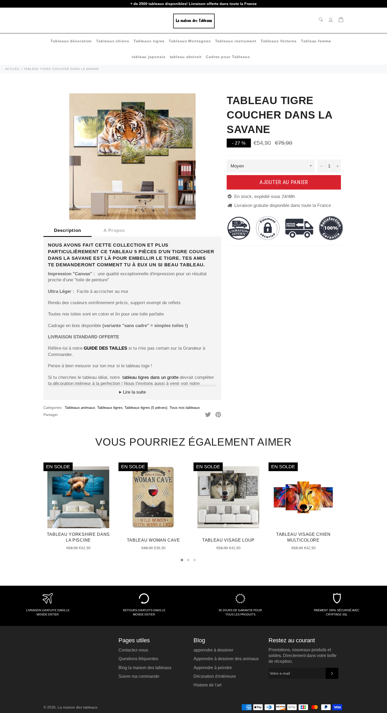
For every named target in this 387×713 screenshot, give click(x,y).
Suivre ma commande (138, 676)
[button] (182, 560)
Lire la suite (134, 392)
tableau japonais (148, 57)
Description (67, 230)
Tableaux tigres (149, 41)
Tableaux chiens (112, 41)
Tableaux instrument (235, 41)
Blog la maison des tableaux (144, 667)
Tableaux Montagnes (190, 41)
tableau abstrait (186, 57)
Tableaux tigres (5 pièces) (146, 407)
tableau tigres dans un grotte (150, 377)
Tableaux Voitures (279, 41)
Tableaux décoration (71, 41)
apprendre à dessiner (213, 650)
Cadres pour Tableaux (228, 57)
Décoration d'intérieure (215, 676)
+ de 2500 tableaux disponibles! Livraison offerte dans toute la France (193, 4)
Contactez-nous (133, 650)
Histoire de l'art (207, 685)
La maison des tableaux (77, 707)
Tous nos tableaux (185, 407)
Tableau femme (316, 41)
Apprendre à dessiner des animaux (226, 658)
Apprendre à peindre (213, 667)
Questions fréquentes (138, 658)
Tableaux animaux (80, 407)
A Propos (114, 230)
